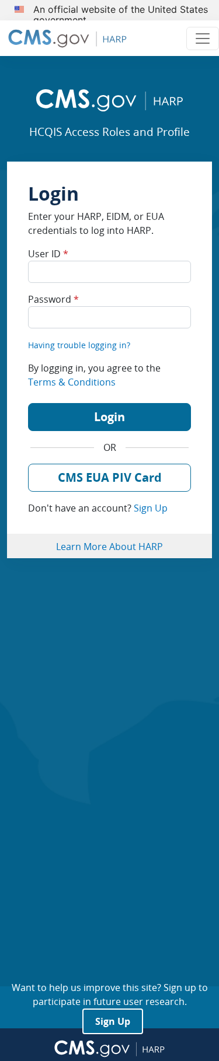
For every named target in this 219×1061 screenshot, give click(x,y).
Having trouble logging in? (79, 345)
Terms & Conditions (72, 382)
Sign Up (151, 508)
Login (109, 417)
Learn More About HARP (109, 546)
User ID (48, 253)
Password (53, 299)
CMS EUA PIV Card (110, 477)
